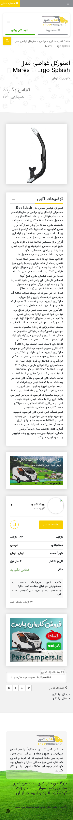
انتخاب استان (8, 3)
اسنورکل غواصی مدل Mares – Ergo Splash (41, 66)
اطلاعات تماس (51, 525)
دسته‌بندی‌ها (52, 30)
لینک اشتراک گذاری (51, 672)
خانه (67, 41)
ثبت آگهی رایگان (19, 30)
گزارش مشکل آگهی (20, 602)
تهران (64, 78)
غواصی (42, 41)
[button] (36, 199)
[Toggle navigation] (69, 2)
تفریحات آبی (56, 41)
